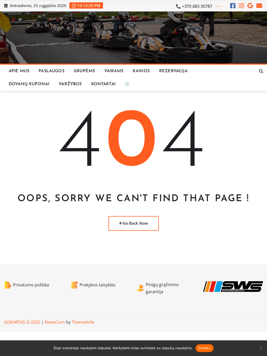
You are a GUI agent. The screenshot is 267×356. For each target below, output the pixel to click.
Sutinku (204, 348)
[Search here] (261, 71)
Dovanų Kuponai (29, 84)
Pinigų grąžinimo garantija (162, 288)
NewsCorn (55, 322)
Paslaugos (51, 71)
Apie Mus (19, 71)
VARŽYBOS (70, 84)
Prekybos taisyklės (98, 285)
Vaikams (113, 71)
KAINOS (141, 71)
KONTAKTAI (103, 84)
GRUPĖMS (84, 71)
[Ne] (260, 348)
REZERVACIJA (173, 71)
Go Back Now (135, 223)
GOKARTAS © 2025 (22, 322)
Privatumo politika (31, 285)
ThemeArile (83, 322)
